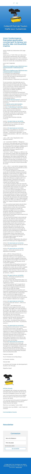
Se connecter (15, 448)
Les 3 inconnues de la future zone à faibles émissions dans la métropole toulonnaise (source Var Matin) (14, 397)
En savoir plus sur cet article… (16, 121)
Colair (7, 464)
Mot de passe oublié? (10, 445)
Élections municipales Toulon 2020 (12, 405)
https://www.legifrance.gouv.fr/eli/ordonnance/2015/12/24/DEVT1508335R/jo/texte (15, 67)
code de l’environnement (13, 99)
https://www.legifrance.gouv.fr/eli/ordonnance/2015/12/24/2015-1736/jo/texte (15, 71)
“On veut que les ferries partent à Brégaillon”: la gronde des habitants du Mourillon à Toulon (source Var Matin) (15, 402)
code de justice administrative (14, 104)
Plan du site (19, 467)
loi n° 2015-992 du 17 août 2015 (14, 107)
